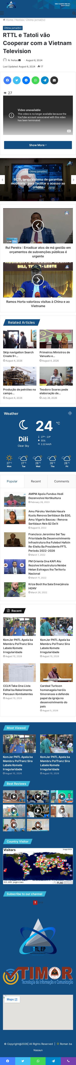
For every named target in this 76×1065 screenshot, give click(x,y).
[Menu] (2, 13)
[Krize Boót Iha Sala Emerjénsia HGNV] (15, 589)
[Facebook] (7, 80)
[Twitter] (17, 80)
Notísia (19, 19)
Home (9, 19)
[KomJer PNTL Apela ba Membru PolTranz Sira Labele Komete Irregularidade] (19, 626)
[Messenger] (26, 80)
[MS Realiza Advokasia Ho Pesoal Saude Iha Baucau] (14, 825)
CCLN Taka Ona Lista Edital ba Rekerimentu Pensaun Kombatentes (18, 690)
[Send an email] (19, 60)
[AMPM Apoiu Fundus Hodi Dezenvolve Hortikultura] (15, 499)
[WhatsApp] (35, 80)
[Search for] (74, 13)
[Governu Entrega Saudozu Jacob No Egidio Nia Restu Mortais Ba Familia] (38, 811)
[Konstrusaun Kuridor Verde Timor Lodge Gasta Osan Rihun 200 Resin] (14, 811)
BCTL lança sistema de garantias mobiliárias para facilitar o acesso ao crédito (38, 183)
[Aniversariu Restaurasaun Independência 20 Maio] (38, 796)
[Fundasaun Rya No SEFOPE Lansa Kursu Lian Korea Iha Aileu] (62, 796)
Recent (36, 481)
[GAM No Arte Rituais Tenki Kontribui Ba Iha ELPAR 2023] (38, 825)
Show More (37, 145)
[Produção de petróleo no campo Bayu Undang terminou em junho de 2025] (19, 376)
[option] (38, 179)
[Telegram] (45, 80)
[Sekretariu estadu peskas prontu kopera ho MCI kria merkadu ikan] (62, 811)
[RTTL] (38, 4)
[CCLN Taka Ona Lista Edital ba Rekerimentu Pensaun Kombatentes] (19, 672)
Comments (61, 481)
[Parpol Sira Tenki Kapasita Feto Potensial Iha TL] (14, 796)
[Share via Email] (54, 80)
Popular (12, 481)
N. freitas (13, 60)
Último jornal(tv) (35, 19)
